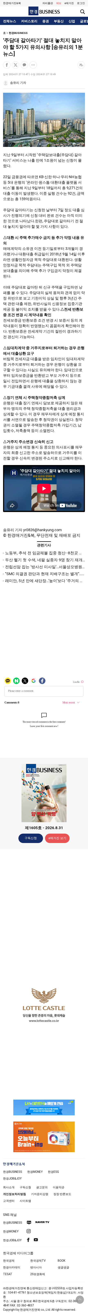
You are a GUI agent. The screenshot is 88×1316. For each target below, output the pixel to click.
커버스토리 (29, 21)
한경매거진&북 (12, 3)
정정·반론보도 (62, 1194)
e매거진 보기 (57, 838)
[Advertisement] (44, 916)
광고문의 (42, 1187)
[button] (81, 3)
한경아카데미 (11, 1267)
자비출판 (47, 3)
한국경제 (9, 1260)
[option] (44, 1005)
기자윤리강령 (39, 1194)
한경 (12, 1171)
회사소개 (9, 1187)
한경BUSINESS (18, 33)
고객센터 (9, 1200)
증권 (45, 21)
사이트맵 (25, 1200)
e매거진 (69, 3)
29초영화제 (37, 1274)
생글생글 (63, 1267)
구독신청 (31, 838)
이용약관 (58, 1187)
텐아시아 (36, 1267)
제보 (58, 3)
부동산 (59, 21)
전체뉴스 (9, 21)
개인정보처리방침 (14, 1194)
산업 (72, 21)
